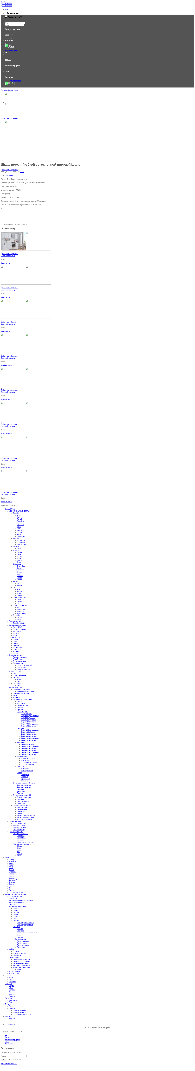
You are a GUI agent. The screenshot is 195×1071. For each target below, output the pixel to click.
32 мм (19, 969)
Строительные (18, 663)
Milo (18, 852)
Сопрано (12, 982)
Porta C (19, 532)
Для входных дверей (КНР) (23, 795)
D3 (10, 1022)
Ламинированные (20, 597)
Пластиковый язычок (29, 762)
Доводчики (21, 703)
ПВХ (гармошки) (19, 830)
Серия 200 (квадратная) (30, 716)
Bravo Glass (21, 566)
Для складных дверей (21, 693)
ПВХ (14, 587)
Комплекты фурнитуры (25, 819)
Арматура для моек (20, 953)
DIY (18, 681)
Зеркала (12, 904)
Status (19, 593)
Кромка (20, 937)
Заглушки (20, 931)
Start (19, 589)
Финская (20, 701)
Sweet (19, 562)
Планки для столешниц (25, 923)
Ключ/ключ (25, 769)
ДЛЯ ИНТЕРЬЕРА (16, 832)
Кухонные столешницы (21, 965)
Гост (18, 603)
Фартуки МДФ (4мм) (16, 902)
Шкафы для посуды (16, 892)
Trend (19, 527)
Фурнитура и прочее (16, 687)
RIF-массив (21, 540)
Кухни (10, 90)
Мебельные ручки (19, 939)
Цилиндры (21, 767)
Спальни (8, 975)
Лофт (11, 866)
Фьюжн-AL (13, 862)
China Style (17, 649)
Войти (3, 1060)
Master (19, 552)
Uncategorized (10, 1024)
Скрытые (24, 781)
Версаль (12, 878)
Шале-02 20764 (6, 399)
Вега (10, 888)
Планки (16, 921)
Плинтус (20, 929)
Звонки (15, 695)
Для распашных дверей (26, 815)
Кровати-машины (19, 1012)
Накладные (17, 955)
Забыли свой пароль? (9, 1064)
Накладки (20, 728)
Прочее (20, 710)
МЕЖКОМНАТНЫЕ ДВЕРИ (19, 511)
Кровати (12, 1008)
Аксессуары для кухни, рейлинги (21, 900)
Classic (19, 846)
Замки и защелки (23, 756)
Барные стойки (14, 971)
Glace (19, 554)
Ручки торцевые (23, 941)
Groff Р (15, 639)
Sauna (19, 568)
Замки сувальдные (24, 787)
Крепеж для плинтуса (25, 842)
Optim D (16, 643)
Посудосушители (15, 896)
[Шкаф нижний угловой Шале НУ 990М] (10, 102)
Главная (4, 90)
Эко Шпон (16, 513)
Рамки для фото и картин (22, 844)
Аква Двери (17, 659)
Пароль (4, 1056)
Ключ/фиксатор (27, 771)
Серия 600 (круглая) (28, 722)
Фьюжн (11, 870)
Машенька (13, 1000)
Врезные (24, 777)
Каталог (8, 23)
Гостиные (8, 984)
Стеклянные (17, 564)
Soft (18, 517)
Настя (11, 886)
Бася (11, 978)
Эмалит (16, 546)
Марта (11, 986)
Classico (20, 617)
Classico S (20, 525)
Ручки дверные (22, 712)
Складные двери (15, 821)
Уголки (19, 935)
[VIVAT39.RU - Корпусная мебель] (6, 5)
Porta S (15, 653)
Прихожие (9, 998)
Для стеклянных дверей (22, 805)
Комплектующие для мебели (15, 894)
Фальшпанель (14, 973)
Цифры (20, 708)
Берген (11, 994)
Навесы (16, 908)
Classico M (21, 536)
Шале (16, 90)
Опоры (15, 919)
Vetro (19, 515)
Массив (16, 538)
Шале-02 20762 (6, 297)
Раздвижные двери (16, 621)
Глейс (11, 988)
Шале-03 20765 (6, 331)
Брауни (12, 884)
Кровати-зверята (19, 1010)
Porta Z (19, 523)
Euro (18, 574)
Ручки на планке (23, 801)
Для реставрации (19, 629)
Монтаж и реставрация (17, 625)
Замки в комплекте (28, 758)
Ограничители (22, 705)
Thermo (16, 651)
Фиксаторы (21, 742)
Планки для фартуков (25, 925)
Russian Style (17, 647)
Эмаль (15, 581)
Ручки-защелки (26, 714)
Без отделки (21, 544)
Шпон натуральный (20, 605)
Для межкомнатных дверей (23, 699)
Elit (18, 607)
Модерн (12, 990)
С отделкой (21, 542)
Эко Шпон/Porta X (19, 826)
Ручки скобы (21, 947)
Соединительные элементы (27, 933)
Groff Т (15, 641)
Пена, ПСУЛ (17, 627)
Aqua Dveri (21, 521)
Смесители (13, 898)
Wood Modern (22, 613)
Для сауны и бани (19, 661)
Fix (18, 583)
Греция (11, 890)
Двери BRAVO (10, 509)
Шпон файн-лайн (19, 570)
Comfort (20, 576)
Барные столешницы (21, 963)
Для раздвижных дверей (22, 689)
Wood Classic (22, 609)
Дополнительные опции (22, 1014)
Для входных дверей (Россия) (24, 783)
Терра (11, 864)
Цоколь (15, 914)
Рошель (12, 996)
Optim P (16, 645)
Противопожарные (20, 657)
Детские (8, 1004)
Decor (19, 848)
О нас (7, 35)
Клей (15, 635)
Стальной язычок (27, 764)
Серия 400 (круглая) (28, 720)
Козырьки (16, 697)
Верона (12, 874)
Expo (19, 850)
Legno (19, 529)
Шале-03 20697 (6, 433)
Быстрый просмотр (8, 256)
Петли (19, 773)
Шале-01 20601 (6, 502)
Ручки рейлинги (23, 945)
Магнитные (25, 760)
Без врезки (25, 775)
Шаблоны (16, 916)
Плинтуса (16, 927)
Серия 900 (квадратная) (30, 724)
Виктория (12, 882)
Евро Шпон (17, 615)
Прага (11, 876)
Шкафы (8, 1016)
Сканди (12, 860)
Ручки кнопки (22, 943)
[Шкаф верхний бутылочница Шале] (10, 113)
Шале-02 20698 (6, 468)
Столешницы (14, 957)
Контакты (9, 40)
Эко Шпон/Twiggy (19, 623)
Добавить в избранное (9, 118)
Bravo (19, 679)
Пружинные (25, 779)
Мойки (11, 949)
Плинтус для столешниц (22, 961)
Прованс (12, 872)
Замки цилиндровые (24, 785)
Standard (20, 572)
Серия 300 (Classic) (28, 718)
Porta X (19, 519)
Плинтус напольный (20, 834)
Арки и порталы (15, 671)
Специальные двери (16, 655)
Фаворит (12, 1018)
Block (19, 534)
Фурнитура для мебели (17, 906)
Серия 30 (20, 601)
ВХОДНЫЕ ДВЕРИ (16, 637)
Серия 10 (20, 599)
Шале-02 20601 (6, 365)
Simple (19, 530)
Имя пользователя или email (12, 1052)
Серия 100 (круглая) (28, 726)
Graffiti (19, 580)
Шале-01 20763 (6, 263)
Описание (9, 175)
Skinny (19, 578)
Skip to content (6, 2)
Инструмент (17, 631)
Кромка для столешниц (21, 967)
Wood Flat (20, 611)
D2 (10, 1020)
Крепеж (16, 633)
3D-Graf (16, 550)
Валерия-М (13, 880)
